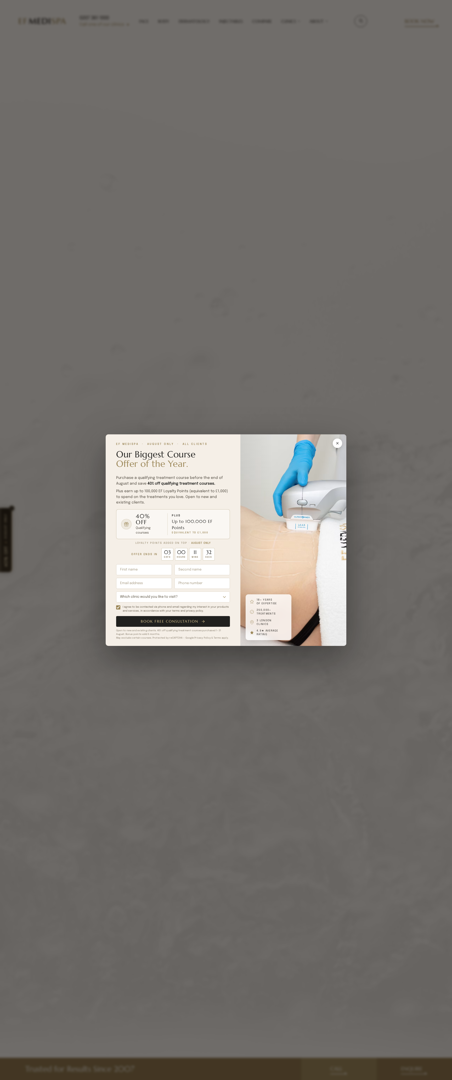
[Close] (337, 443)
